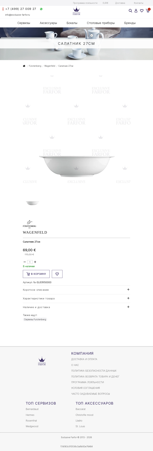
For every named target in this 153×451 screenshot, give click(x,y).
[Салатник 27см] (76, 181)
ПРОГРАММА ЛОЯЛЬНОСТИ (87, 382)
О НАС (75, 364)
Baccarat (81, 409)
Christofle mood (84, 414)
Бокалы (72, 23)
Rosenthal (31, 420)
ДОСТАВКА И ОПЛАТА (84, 359)
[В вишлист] (57, 274)
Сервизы (23, 23)
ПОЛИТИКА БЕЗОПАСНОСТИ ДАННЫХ (93, 370)
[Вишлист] (141, 10)
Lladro (79, 420)
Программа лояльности (85, 3)
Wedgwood (32, 426)
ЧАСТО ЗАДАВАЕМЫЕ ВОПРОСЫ (90, 393)
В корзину (38, 273)
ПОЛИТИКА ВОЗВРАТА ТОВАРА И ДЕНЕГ (95, 376)
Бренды (130, 23)
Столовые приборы (101, 23)
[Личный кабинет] (136, 10)
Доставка (120, 3)
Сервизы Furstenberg (35, 319)
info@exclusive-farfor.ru (17, 14)
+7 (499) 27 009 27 (20, 9)
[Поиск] (130, 10)
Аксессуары (48, 23)
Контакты (138, 3)
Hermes (30, 414)
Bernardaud (32, 409)
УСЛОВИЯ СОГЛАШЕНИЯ (85, 387)
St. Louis (80, 426)
